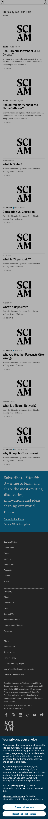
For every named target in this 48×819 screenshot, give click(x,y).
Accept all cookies (24, 807)
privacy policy (18, 785)
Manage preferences (14, 796)
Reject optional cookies (24, 813)
